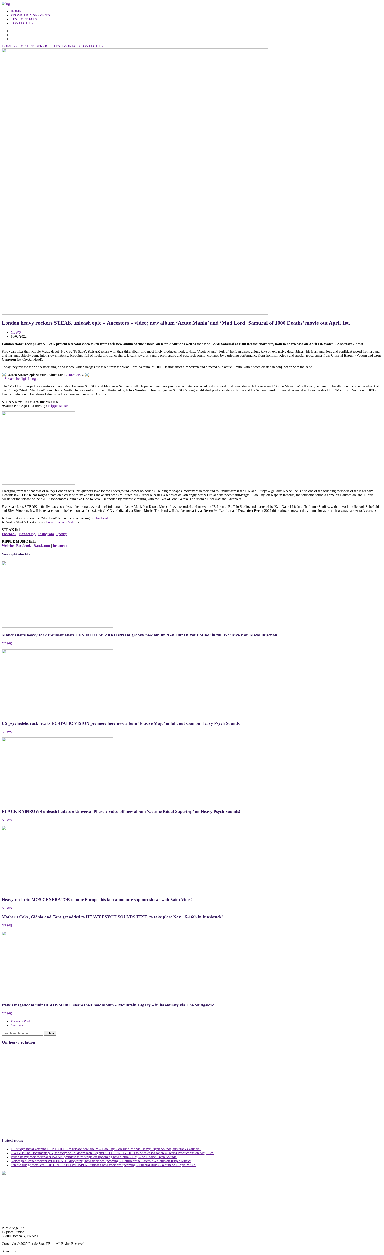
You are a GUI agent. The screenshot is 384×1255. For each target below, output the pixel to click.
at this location (102, 518)
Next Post (17, 1025)
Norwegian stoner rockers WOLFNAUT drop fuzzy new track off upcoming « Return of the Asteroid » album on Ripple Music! (101, 1161)
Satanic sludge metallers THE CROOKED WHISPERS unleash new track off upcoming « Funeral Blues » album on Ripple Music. (103, 1165)
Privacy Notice (100, 1243)
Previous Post (20, 1021)
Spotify (61, 534)
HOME (16, 11)
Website (8, 545)
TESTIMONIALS (24, 19)
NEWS (16, 332)
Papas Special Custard (61, 522)
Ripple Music (58, 406)
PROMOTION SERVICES (30, 15)
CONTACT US (22, 23)
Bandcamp (27, 534)
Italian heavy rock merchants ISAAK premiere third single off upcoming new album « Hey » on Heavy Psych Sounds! (94, 1157)
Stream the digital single (21, 379)
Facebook (9, 534)
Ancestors (73, 375)
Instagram (46, 534)
